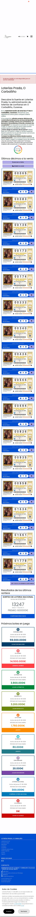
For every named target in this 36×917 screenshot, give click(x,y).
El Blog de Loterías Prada (7, 849)
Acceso (22, 36)
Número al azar (19, 166)
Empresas (3, 847)
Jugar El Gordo (18, 666)
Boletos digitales (5, 851)
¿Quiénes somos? (5, 841)
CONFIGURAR (17, 904)
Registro (3, 854)
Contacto (3, 846)
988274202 (5, 871)
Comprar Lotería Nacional (18, 794)
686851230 (5, 874)
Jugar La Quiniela (18, 815)
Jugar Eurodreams (18, 773)
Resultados (4, 844)
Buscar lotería (18, 162)
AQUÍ (22, 905)
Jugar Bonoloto (18, 708)
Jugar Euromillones (18, 644)
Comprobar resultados (18, 616)
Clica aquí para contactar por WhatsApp (13, 873)
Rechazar (24, 911)
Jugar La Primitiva (18, 687)
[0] (28, 37)
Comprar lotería (5, 843)
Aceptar (9, 911)
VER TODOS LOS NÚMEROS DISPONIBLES (22, 583)
